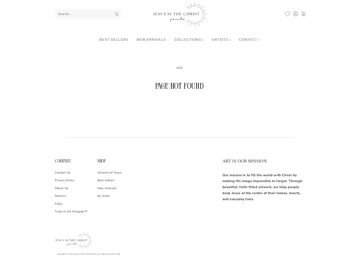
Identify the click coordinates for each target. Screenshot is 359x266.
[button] (189, 40)
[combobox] (88, 14)
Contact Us (62, 173)
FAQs (59, 204)
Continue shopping (179, 107)
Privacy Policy (64, 180)
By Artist (103, 196)
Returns (60, 196)
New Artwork (107, 188)
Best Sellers (105, 180)
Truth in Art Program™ (71, 212)
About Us (61, 188)
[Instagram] (226, 213)
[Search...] (116, 13)
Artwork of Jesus (109, 173)
